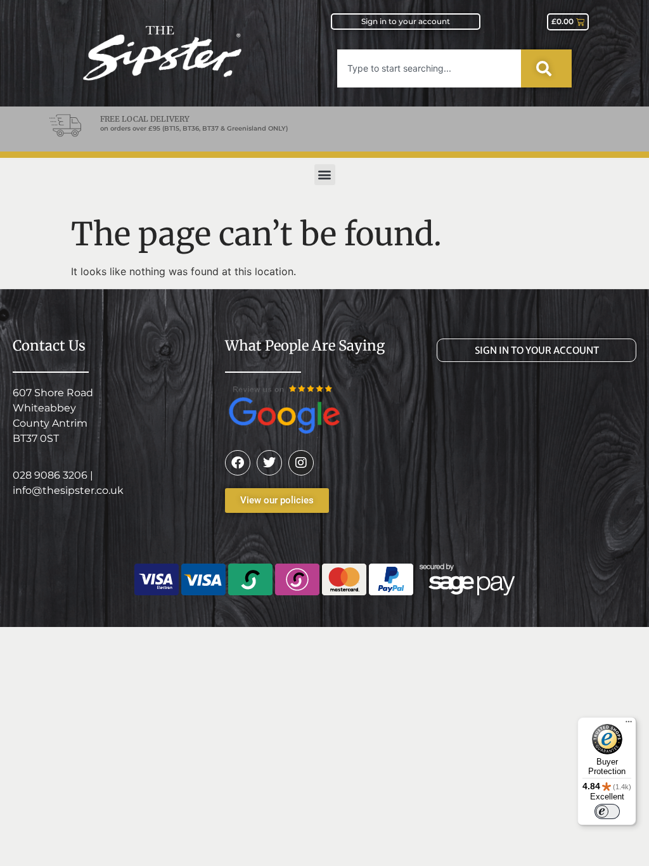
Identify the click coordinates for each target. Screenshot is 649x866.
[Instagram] (301, 462)
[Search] (546, 68)
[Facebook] (237, 462)
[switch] (607, 811)
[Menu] (628, 724)
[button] (324, 174)
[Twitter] (269, 462)
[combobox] (429, 68)
